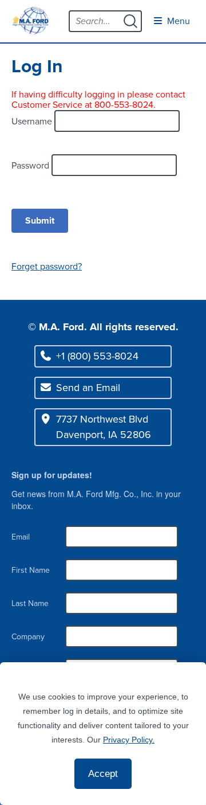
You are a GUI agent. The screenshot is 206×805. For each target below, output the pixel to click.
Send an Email (88, 387)
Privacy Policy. (128, 739)
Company (28, 637)
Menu (177, 21)
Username (32, 121)
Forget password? (46, 266)
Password (31, 164)
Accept (103, 773)
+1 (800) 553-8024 (97, 356)
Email (20, 537)
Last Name (30, 603)
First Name (30, 570)
